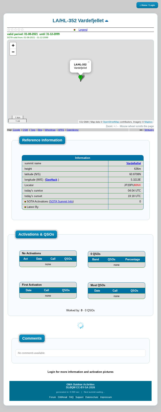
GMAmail (62, 397)
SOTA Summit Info (61, 201)
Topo (32, 130)
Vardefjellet (133, 163)
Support (79, 397)
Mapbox (148, 121)
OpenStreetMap (111, 121)
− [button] (13, 52)
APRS (61, 130)
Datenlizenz (73, 130)
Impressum (106, 397)
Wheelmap (50, 130)
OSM (25, 130)
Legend (83, 29)
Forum (52, 397)
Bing (40, 130)
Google (16, 130)
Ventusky (149, 130)
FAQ (71, 397)
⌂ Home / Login (147, 5)
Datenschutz (91, 397)
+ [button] (13, 45)
